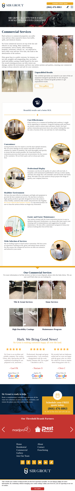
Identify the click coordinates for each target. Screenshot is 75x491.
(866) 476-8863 (54, 7)
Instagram (22, 462)
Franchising (43, 450)
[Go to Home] (17, 5)
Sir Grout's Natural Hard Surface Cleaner (17, 202)
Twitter (34, 462)
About (40, 444)
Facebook (28, 462)
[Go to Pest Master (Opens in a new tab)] (44, 429)
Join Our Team (22, 456)
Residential (21, 447)
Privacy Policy (57, 481)
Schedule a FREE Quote (60, 3)
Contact (41, 447)
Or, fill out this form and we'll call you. (58, 412)
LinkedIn (46, 462)
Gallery (19, 453)
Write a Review (67, 7)
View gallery (44, 86)
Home (19, 444)
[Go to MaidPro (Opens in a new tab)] (21, 429)
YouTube (40, 462)
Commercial (21, 450)
